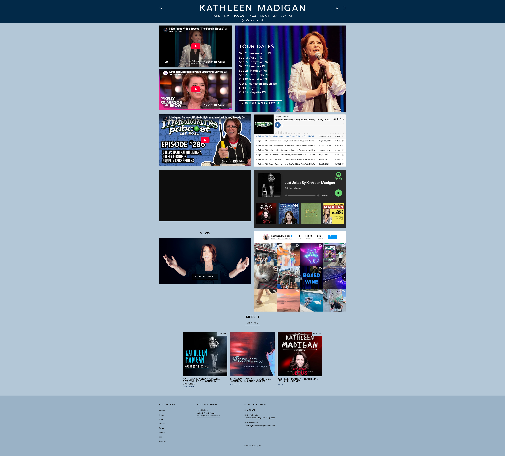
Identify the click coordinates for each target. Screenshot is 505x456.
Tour (161, 419)
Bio (160, 436)
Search (162, 410)
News (161, 428)
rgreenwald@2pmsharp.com (262, 425)
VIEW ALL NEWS (205, 277)
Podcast (162, 423)
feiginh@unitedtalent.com (208, 415)
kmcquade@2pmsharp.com (262, 417)
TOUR (227, 16)
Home (162, 415)
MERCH (264, 16)
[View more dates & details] (290, 69)
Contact (162, 441)
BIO (275, 16)
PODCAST (240, 16)
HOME (216, 16)
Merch (162, 432)
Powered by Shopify (252, 446)
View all (252, 323)
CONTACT (286, 16)
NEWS (253, 16)
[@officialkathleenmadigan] (266, 237)
